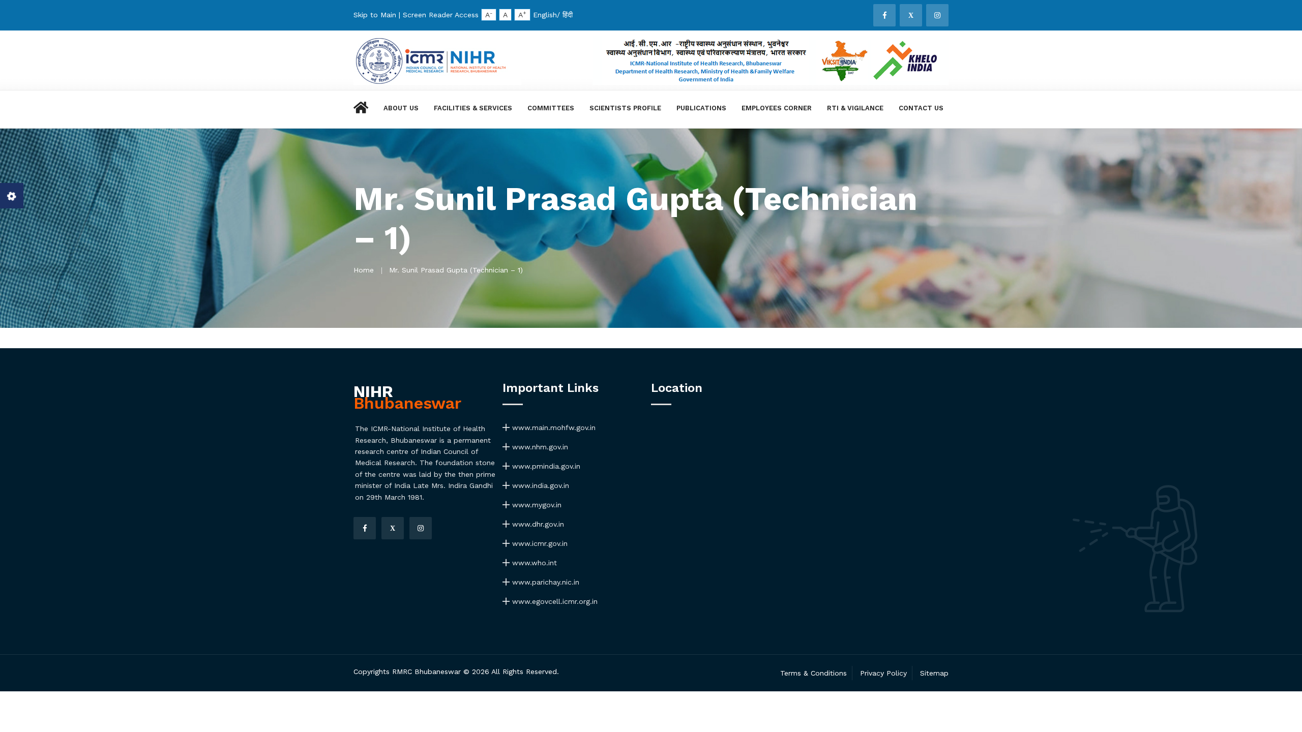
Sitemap (934, 673)
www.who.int (533, 563)
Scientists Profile (625, 108)
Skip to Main (374, 15)
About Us (401, 108)
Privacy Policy (883, 673)
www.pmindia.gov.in (545, 466)
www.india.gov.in (539, 485)
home (363, 270)
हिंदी (568, 15)
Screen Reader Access (441, 15)
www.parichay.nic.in (544, 582)
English (545, 15)
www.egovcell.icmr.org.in (554, 601)
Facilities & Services (473, 108)
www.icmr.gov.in (539, 543)
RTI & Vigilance (855, 108)
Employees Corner (777, 108)
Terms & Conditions (813, 673)
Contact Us (921, 108)
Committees (550, 108)
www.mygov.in (535, 505)
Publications (701, 108)
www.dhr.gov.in (537, 524)
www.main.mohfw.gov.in (553, 427)
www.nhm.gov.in (539, 447)
